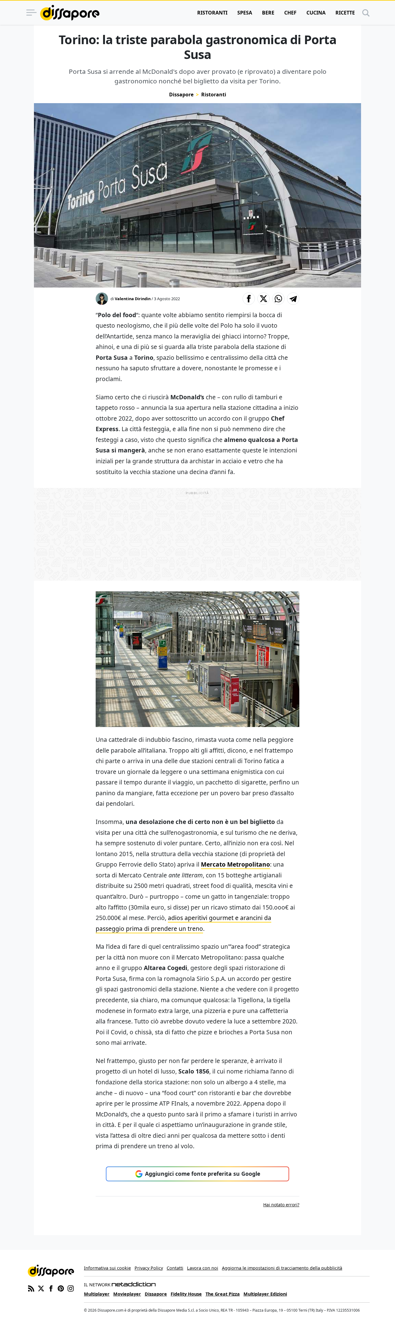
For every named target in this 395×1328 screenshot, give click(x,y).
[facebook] (51, 1287)
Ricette (345, 12)
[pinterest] (61, 1287)
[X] (41, 1287)
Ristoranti (212, 12)
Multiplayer (97, 1294)
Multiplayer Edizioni (265, 1294)
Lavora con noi (202, 1268)
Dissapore (181, 94)
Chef (290, 12)
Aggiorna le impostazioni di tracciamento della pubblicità (282, 1268)
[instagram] (71, 1287)
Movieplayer (127, 1294)
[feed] (31, 1287)
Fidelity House (186, 1294)
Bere (268, 12)
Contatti (175, 1268)
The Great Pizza (223, 1294)
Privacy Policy (149, 1268)
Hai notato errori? (281, 1205)
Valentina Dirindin (133, 298)
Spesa (244, 12)
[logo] (69, 12)
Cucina (316, 12)
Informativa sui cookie (107, 1268)
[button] (249, 298)
